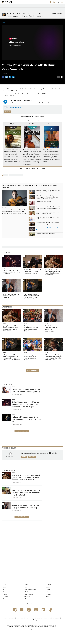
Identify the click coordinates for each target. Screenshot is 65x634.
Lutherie (48, 587)
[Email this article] (13, 77)
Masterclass (28, 599)
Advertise (48, 594)
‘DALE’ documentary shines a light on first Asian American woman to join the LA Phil (26, 492)
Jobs (4, 589)
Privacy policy (56, 618)
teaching (26, 120)
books (30, 120)
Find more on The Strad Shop (32, 168)
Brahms (6, 175)
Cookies (30, 620)
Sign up (7, 111)
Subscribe (48, 591)
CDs (37, 120)
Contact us (6, 599)
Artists (27, 584)
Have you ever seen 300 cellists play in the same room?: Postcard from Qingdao (31, 328)
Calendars (51, 124)
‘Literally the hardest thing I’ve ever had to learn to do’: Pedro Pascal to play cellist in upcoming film (53, 357)
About (47, 596)
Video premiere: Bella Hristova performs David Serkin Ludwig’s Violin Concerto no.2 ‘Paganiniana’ (32, 296)
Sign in (42, 73)
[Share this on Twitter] (6, 77)
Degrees (27, 596)
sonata (11, 175)
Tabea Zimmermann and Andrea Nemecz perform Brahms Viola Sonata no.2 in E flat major (11, 271)
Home (4, 584)
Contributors (20, 618)
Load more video (32, 370)
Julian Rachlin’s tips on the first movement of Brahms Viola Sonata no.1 (26, 419)
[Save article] (62, 77)
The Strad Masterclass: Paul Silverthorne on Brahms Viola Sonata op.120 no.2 (32, 271)
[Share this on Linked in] (9, 77)
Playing (13, 124)
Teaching (32, 124)
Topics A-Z (39, 618)
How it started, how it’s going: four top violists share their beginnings (26, 390)
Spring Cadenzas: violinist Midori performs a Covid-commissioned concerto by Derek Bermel (53, 272)
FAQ (35, 620)
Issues (4, 587)
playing (20, 120)
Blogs (25, 323)
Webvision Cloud (36, 629)
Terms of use (47, 618)
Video (3, 22)
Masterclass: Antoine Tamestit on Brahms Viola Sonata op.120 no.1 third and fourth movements (29, 186)
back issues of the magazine (53, 120)
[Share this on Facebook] (3, 77)
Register (32, 456)
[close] (63, 73)
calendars (41, 120)
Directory (5, 591)
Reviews (27, 591)
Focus (13, 386)
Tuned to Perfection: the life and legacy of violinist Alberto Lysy (11, 295)
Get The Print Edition (31, 589)
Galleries (48, 584)
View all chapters (57, 13)
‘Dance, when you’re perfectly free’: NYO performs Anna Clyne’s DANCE (30, 357)
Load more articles (22, 431)
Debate (48, 589)
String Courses (29, 594)
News (26, 587)
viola (21, 175)
